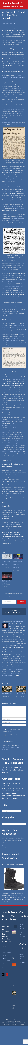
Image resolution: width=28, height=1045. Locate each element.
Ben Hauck (10, 1028)
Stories (7, 23)
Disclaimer (5, 973)
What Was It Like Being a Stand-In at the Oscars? (6, 582)
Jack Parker (11, 281)
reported (18, 218)
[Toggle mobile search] (22, 2)
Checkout (22, 967)
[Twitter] (3, 980)
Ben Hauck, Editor (7, 21)
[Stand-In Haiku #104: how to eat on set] (14, 998)
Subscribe (21, 601)
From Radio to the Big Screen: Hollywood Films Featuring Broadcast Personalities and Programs (12, 443)
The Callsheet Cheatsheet (22, 940)
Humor (22, 21)
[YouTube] (7, 980)
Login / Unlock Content (22, 962)
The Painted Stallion (11, 428)
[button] (3, 695)
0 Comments (12, 23)
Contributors (5, 957)
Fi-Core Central (20, 1029)
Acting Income (13, 1029)
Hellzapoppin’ (20, 174)
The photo (14, 396)
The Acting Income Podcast (14, 669)
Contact (5, 969)
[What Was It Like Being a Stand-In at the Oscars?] (7, 576)
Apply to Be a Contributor (5, 963)
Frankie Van (18, 208)
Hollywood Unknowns (9, 524)
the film (17, 187)
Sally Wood (11, 206)
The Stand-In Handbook (22, 931)
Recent (12, 931)
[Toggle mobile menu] (25, 2)
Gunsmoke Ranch (15, 426)
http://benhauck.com (8, 678)
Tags (4, 809)
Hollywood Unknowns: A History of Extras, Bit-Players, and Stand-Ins (13, 78)
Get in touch (5, 851)
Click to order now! (11, 907)
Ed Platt (15, 419)
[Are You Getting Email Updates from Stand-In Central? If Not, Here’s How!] (14, 970)
